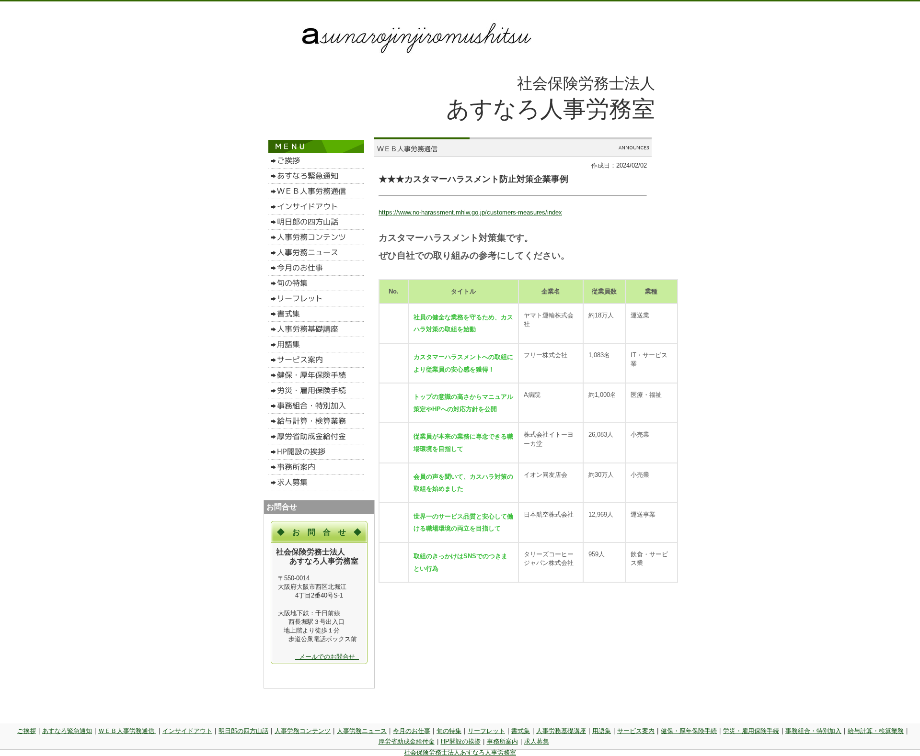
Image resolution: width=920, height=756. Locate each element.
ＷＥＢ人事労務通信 (127, 730)
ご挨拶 (26, 730)
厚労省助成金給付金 (407, 741)
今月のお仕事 (411, 730)
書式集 (520, 730)
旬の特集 (449, 730)
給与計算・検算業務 (876, 730)
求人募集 (536, 741)
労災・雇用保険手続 (751, 730)
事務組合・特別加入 (813, 730)
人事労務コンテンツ (303, 730)
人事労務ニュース (362, 730)
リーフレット (486, 730)
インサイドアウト (187, 730)
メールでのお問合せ (327, 656)
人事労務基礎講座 (561, 730)
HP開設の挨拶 (461, 741)
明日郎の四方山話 (243, 730)
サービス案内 (636, 730)
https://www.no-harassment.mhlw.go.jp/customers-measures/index (470, 212)
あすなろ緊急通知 (67, 730)
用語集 (601, 730)
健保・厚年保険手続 (689, 730)
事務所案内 (502, 741)
